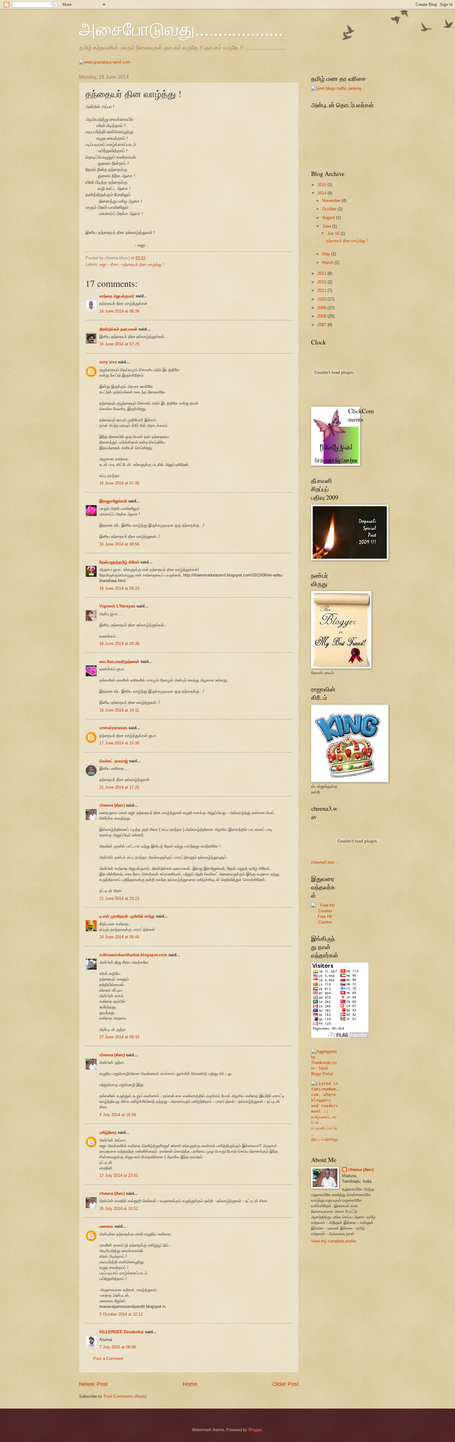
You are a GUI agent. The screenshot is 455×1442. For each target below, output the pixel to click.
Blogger (255, 1429)
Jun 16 (333, 233)
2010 (322, 299)
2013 (322, 273)
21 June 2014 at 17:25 (119, 787)
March (328, 262)
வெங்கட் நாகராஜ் (113, 761)
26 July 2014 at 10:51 (118, 1208)
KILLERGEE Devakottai (121, 1332)
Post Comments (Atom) (125, 1396)
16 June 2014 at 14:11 (119, 710)
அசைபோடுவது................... (181, 28)
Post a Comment (108, 1358)
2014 (322, 193)
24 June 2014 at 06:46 (119, 937)
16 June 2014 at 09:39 (119, 643)
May (326, 254)
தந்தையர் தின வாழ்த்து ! (347, 240)
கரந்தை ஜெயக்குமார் (116, 296)
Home (190, 1384)
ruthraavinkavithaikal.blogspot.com (133, 955)
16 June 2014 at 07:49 (119, 483)
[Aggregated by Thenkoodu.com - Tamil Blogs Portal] (325, 1074)
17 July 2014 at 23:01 (118, 1175)
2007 (322, 324)
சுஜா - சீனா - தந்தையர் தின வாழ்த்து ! (132, 264)
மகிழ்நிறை (107, 1132)
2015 (322, 184)
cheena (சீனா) (112, 805)
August (329, 217)
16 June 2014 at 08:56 (119, 544)
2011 (322, 290)
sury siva (108, 362)
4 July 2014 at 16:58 (117, 1114)
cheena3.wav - (324, 862)
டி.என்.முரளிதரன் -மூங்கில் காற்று (127, 916)
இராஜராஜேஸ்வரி (113, 501)
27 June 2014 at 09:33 (119, 1037)
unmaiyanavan (113, 727)
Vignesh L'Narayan (117, 606)
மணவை (106, 1226)
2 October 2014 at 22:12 (121, 1314)
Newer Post (93, 1384)
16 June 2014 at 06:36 (119, 311)
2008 (322, 316)
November (332, 200)
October (330, 209)
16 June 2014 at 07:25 (119, 344)
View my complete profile (333, 1241)
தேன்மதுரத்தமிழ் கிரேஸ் (119, 562)
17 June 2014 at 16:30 (119, 743)
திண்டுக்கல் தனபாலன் (118, 329)
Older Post (285, 1384)
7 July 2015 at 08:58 (117, 1347)
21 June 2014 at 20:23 (119, 898)
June (327, 226)
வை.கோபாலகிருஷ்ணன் (119, 661)
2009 (322, 307)
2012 (322, 282)
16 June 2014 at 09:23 (119, 588)
